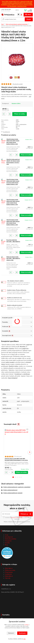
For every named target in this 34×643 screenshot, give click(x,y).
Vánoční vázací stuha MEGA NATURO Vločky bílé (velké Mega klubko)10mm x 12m (12, 141)
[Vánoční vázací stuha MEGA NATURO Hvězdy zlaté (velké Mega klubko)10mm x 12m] (3, 201)
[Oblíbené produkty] (18, 14)
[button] (13, 477)
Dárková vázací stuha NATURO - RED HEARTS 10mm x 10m (13, 258)
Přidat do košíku (19, 114)
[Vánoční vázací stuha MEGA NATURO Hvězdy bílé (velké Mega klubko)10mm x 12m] (3, 221)
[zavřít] (31, 2)
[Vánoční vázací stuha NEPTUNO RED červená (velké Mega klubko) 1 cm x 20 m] (17, 441)
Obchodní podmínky (10, 539)
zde (24, 639)
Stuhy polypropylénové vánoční (12, 493)
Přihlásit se (24, 514)
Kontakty (7, 543)
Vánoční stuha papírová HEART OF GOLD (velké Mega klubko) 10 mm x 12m (13, 162)
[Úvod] (7, 14)
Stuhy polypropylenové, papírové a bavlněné (16, 24)
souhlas (26, 624)
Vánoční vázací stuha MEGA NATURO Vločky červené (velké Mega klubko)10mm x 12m (12, 182)
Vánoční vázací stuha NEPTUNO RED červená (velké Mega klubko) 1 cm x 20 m (16, 459)
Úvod (2, 24)
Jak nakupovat (9, 537)
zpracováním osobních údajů (17, 517)
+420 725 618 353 (6, 9)
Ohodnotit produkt (17, 84)
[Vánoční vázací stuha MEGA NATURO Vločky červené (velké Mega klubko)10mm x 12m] (3, 181)
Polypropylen (9, 572)
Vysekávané (8, 574)
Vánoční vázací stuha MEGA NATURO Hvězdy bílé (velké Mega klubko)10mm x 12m (13, 222)
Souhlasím (22, 633)
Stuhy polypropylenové (10, 490)
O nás (6, 535)
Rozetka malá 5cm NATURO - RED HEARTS (13, 240)
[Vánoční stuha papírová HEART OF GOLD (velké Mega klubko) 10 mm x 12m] (3, 161)
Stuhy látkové (8, 568)
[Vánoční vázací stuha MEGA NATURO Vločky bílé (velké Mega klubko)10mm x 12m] (3, 140)
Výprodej (7, 578)
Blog (6, 545)
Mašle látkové (9, 576)
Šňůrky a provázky (10, 570)
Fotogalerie (8, 541)
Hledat (28, 19)
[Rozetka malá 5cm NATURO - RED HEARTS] (3, 241)
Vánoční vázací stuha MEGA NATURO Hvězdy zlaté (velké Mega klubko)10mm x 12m (13, 202)
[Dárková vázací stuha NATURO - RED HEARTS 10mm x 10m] (3, 258)
